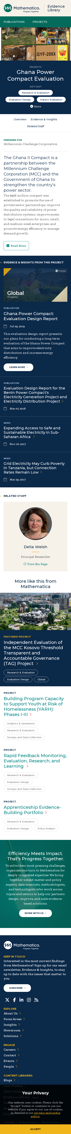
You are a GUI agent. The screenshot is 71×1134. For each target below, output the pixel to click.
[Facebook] (14, 1000)
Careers (9, 1050)
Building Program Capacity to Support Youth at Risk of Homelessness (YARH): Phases (34, 706)
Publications (14, 21)
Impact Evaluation (51, 99)
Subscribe (16, 988)
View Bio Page (37, 564)
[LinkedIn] (21, 1000)
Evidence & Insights (44, 119)
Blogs (8, 1080)
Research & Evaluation (35, 92)
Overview (20, 119)
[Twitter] (7, 1000)
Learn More (17, 367)
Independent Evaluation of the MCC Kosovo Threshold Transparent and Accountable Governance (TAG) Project (33, 653)
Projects (40, 21)
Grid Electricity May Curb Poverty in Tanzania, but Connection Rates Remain (34, 467)
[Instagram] (29, 1000)
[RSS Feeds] (36, 1000)
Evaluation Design (20, 99)
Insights (10, 1025)
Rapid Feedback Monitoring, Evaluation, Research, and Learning (35, 761)
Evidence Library (56, 8)
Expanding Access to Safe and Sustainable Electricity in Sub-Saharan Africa (32, 432)
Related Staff (35, 126)
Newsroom (12, 1030)
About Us (10, 1013)
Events (9, 1061)
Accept (35, 1129)
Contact (10, 1055)
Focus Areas (12, 1019)
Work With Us (34, 913)
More (37, 106)
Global (41, 679)
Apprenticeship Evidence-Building (32, 810)
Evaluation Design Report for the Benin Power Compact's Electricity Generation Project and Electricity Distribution (35, 394)
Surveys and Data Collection (24, 737)
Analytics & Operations (21, 723)
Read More (18, 246)
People (9, 1066)
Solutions (11, 1036)
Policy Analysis (46, 828)
